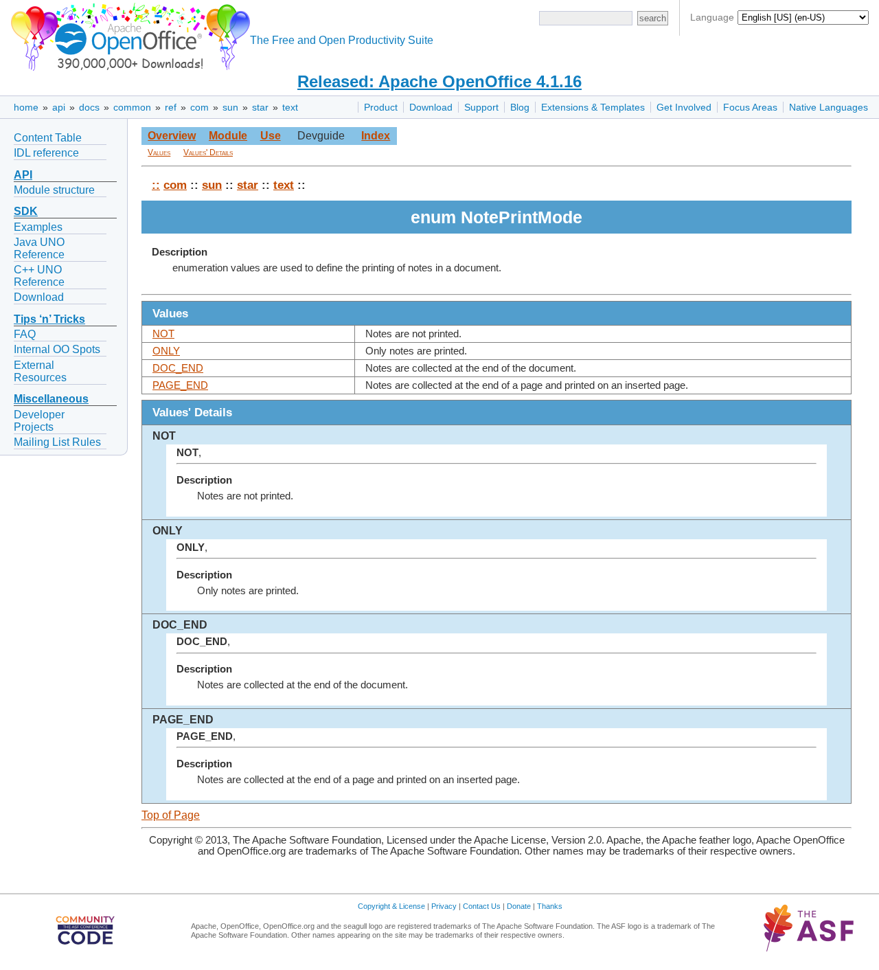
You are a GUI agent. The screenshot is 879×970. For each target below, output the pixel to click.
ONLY (166, 351)
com (199, 107)
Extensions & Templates (593, 107)
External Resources (40, 371)
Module (228, 136)
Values (159, 152)
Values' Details (208, 152)
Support (481, 107)
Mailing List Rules (57, 442)
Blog (519, 107)
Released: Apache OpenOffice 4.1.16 (439, 81)
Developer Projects (39, 421)
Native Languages (828, 107)
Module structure (54, 190)
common (132, 107)
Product (381, 107)
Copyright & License (391, 906)
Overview (172, 136)
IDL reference (46, 153)
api (58, 107)
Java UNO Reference (39, 248)
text (290, 107)
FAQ (25, 334)
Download (431, 107)
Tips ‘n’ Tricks (49, 319)
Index (375, 136)
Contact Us (482, 906)
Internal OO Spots (57, 349)
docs (89, 107)
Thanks (549, 906)
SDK (26, 211)
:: (156, 185)
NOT (163, 333)
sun (230, 107)
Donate (519, 906)
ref (170, 107)
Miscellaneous (51, 399)
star (260, 107)
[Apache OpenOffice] (127, 35)
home (26, 107)
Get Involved (684, 107)
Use (270, 136)
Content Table (48, 138)
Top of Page (170, 815)
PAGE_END (180, 385)
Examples (38, 227)
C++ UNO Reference (39, 276)
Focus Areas (750, 107)
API (23, 175)
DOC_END (177, 368)
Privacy (444, 906)
